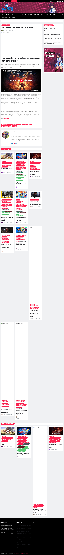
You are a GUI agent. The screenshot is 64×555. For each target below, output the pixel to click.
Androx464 (19, 416)
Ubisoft (29, 542)
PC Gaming (30, 14)
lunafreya (19, 248)
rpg (26, 539)
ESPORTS (29, 528)
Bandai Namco (19, 527)
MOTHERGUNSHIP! (13, 124)
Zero (4, 172)
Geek (54, 14)
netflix (28, 531)
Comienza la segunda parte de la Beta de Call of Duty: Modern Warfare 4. (7, 218)
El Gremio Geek (12, 17)
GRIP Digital (5, 124)
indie (21, 529)
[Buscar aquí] (62, 14)
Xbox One (15, 126)
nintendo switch (25, 533)
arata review (28, 525)
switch (26, 542)
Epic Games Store (24, 528)
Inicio (3, 14)
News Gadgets (21, 553)
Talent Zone (4, 17)
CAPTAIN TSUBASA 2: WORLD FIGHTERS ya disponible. (21, 219)
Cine (50, 14)
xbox (22, 544)
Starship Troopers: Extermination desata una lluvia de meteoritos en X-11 (6, 410)
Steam (30, 124)
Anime (42, 14)
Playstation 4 (24, 124)
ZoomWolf (5, 30)
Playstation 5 (27, 538)
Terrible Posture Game (7, 126)
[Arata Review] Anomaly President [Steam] (20, 244)
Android (22, 525)
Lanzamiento (20, 531)
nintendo (18, 533)
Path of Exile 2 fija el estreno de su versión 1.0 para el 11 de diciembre (6, 247)
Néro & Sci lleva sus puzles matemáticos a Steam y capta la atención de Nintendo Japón (35, 313)
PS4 (20, 539)
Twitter (19, 113)
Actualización (18, 525)
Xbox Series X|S (23, 545)
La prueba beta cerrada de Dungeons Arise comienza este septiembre (21, 413)
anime (25, 525)
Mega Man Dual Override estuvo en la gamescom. (21, 183)
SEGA (28, 539)
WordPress (15, 553)
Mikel (32, 206)
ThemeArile (27, 553)
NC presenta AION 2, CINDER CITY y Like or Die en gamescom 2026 (35, 203)
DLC (30, 527)
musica (26, 531)
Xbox (12, 14)
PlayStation (17, 14)
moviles (24, 531)
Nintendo (24, 14)
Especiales (36, 14)
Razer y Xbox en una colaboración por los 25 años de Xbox (40, 511)
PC (20, 536)
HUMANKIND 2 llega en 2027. (49, 28)
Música (46, 14)
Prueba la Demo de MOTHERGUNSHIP (11, 21)
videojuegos (19, 544)
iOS (23, 529)
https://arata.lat (16, 134)
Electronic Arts (18, 528)
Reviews (7, 14)
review (22, 539)
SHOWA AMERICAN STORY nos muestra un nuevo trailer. (35, 173)
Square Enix (19, 542)
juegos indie (26, 529)
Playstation (27, 535)
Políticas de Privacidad (11, 538)
